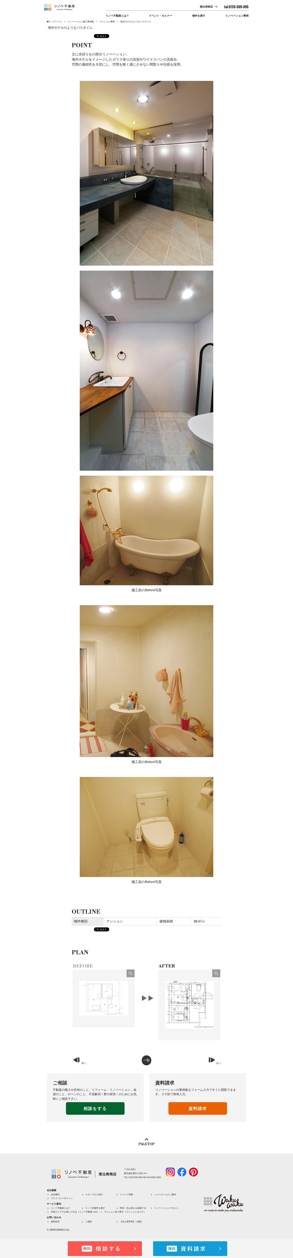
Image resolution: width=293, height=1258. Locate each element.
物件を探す (198, 15)
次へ (218, 1063)
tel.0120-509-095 (236, 6)
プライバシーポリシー (62, 1198)
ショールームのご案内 (165, 1194)
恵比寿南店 (206, 6)
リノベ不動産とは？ (117, 15)
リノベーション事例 (237, 15)
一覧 (146, 1060)
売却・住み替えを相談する (133, 1208)
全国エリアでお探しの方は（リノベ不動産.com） (75, 1212)
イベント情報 (126, 1194)
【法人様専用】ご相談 (131, 1221)
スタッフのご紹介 (94, 1194)
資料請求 (198, 1108)
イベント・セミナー (160, 15)
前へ (84, 1063)
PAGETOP (146, 1144)
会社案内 (55, 1194)
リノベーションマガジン (166, 1208)
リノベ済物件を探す (95, 1208)
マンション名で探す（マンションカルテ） (125, 1212)
